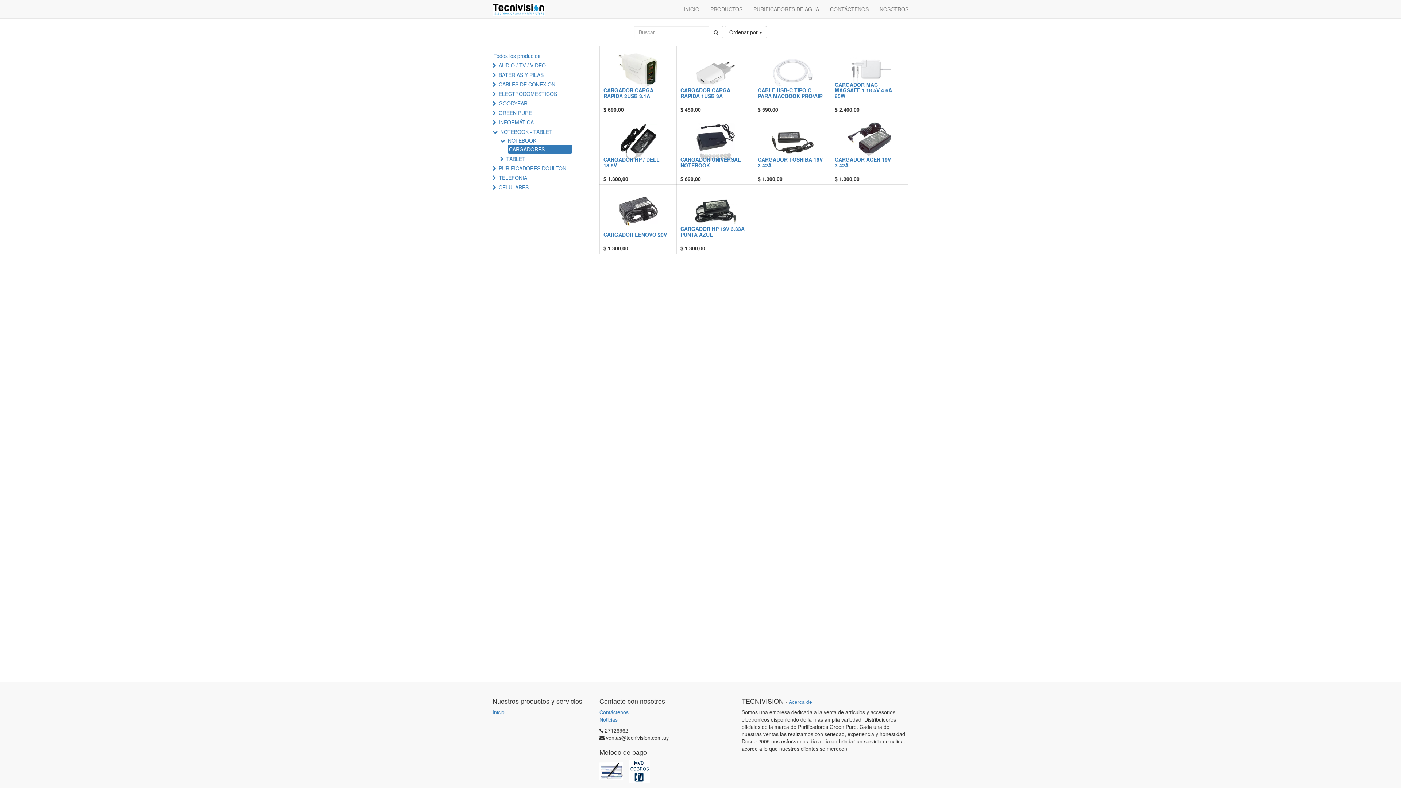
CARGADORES (527, 149)
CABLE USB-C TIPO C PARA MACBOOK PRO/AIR (790, 92)
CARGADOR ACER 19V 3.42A (863, 162)
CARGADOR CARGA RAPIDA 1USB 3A (705, 92)
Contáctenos (614, 712)
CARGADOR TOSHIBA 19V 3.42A (790, 162)
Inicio (499, 712)
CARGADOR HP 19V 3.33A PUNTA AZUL (712, 231)
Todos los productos (517, 55)
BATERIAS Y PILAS (521, 74)
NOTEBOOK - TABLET (526, 131)
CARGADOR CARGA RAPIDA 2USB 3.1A (628, 92)
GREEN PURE (515, 112)
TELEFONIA (513, 177)
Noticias (608, 719)
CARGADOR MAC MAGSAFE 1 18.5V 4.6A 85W (863, 90)
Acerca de (800, 701)
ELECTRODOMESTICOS (528, 93)
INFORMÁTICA (516, 122)
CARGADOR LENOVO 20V (635, 234)
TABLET (515, 158)
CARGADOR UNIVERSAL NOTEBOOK (710, 162)
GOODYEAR (513, 103)
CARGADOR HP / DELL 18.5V (631, 162)
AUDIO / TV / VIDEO (522, 65)
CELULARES (514, 187)
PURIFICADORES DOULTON (532, 168)
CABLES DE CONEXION (527, 84)
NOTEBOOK (522, 140)
